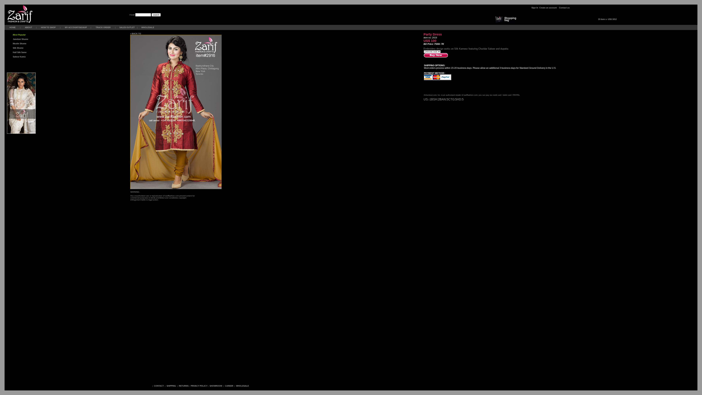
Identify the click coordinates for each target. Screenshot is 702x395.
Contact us (564, 8)
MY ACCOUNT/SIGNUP (76, 27)
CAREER (229, 386)
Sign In (534, 8)
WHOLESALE (148, 27)
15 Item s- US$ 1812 (607, 19)
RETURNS (183, 386)
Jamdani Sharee (20, 39)
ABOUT (28, 27)
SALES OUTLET (127, 27)
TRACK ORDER (103, 27)
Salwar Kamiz (19, 57)
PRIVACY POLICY (199, 386)
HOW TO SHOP (48, 27)
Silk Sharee (17, 48)
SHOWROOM (216, 386)
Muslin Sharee (19, 43)
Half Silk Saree (19, 52)
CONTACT (159, 386)
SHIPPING (171, 386)
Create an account (548, 8)
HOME (13, 27)
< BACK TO (136, 34)
